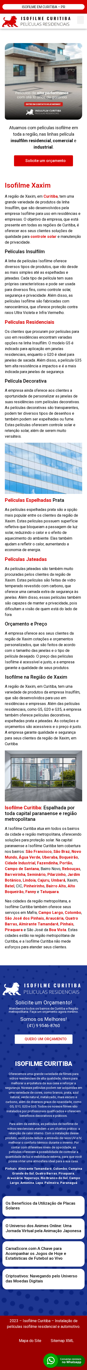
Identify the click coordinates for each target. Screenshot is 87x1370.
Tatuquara (49, 891)
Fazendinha (47, 863)
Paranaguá (68, 1183)
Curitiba (51, 196)
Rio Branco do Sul (54, 1178)
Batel (9, 886)
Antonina (27, 1183)
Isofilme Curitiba (23, 808)
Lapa (39, 1183)
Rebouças (71, 869)
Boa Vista (57, 930)
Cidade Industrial (20, 863)
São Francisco (39, 851)
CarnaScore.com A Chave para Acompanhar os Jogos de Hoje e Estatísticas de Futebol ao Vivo (36, 1253)
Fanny (30, 891)
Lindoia (29, 880)
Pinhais (66, 924)
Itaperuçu (31, 1178)
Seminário (36, 874)
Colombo (73, 912)
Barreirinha (15, 874)
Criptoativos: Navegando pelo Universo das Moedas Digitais (41, 1278)
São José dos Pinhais (24, 918)
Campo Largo (50, 912)
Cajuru (43, 880)
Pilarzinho (56, 874)
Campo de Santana (22, 869)
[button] (80, 20)
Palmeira (51, 1183)
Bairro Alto (56, 886)
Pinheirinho (34, 886)
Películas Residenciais (29, 322)
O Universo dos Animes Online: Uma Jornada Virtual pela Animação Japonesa (43, 1228)
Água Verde (29, 857)
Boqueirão (68, 857)
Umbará (58, 880)
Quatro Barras (46, 1173)
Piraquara (14, 930)
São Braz (61, 851)
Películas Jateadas (26, 559)
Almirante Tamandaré (38, 924)
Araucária (55, 918)
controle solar (43, 236)
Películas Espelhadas (28, 500)
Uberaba (50, 857)
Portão (65, 863)
